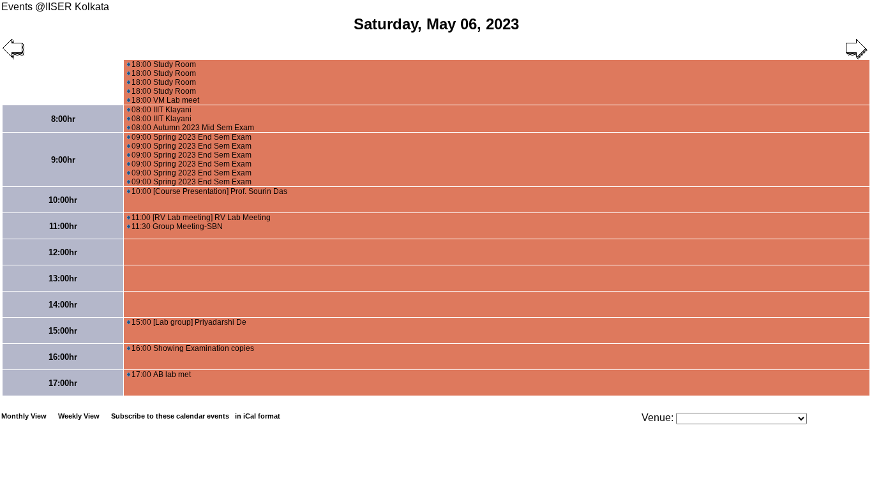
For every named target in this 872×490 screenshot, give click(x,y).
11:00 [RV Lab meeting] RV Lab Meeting (201, 217)
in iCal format (257, 416)
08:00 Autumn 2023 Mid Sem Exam (193, 127)
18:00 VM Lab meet (165, 100)
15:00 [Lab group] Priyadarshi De (189, 322)
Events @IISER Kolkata (55, 6)
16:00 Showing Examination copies (193, 348)
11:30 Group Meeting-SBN (177, 226)
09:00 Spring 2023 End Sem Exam (192, 137)
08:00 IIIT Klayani (162, 109)
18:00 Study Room (164, 64)
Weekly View (79, 416)
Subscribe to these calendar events (195, 416)
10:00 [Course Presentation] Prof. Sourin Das (209, 191)
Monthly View (24, 416)
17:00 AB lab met (161, 374)
